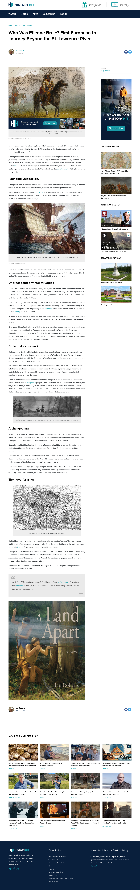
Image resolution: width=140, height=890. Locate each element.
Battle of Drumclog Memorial (111, 282)
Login (63, 14)
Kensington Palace (107, 305)
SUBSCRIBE (123, 4)
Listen (24, 14)
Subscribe (49, 14)
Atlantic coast (62, 169)
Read (35, 14)
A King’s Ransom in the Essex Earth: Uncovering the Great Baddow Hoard (22, 764)
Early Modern (105, 71)
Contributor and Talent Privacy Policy (60, 878)
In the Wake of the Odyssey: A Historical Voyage (51, 764)
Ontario (20, 547)
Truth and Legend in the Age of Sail (113, 251)
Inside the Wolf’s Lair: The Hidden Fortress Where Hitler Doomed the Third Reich (21, 822)
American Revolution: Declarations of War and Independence (22, 793)
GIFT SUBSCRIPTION (95, 4)
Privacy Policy (52, 875)
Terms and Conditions (55, 872)
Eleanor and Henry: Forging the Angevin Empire (82, 793)
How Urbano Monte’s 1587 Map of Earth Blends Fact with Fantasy (115, 172)
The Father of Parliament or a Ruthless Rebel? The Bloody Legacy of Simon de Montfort (85, 822)
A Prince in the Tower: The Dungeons (114, 229)
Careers (51, 869)
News (50, 866)
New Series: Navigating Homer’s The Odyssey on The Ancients (116, 764)
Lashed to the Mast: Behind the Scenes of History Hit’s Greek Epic (85, 764)
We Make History (54, 860)
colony (40, 192)
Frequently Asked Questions (57, 857)
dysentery (48, 308)
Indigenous (31, 382)
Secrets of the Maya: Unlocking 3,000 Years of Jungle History (54, 793)
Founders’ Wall (53, 881)
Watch (12, 14)
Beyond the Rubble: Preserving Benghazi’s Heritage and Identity (114, 821)
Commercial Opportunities (57, 863)
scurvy (17, 311)
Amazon (19, 586)
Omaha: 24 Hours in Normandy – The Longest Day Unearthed (116, 793)
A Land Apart (63, 582)
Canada (17, 165)
